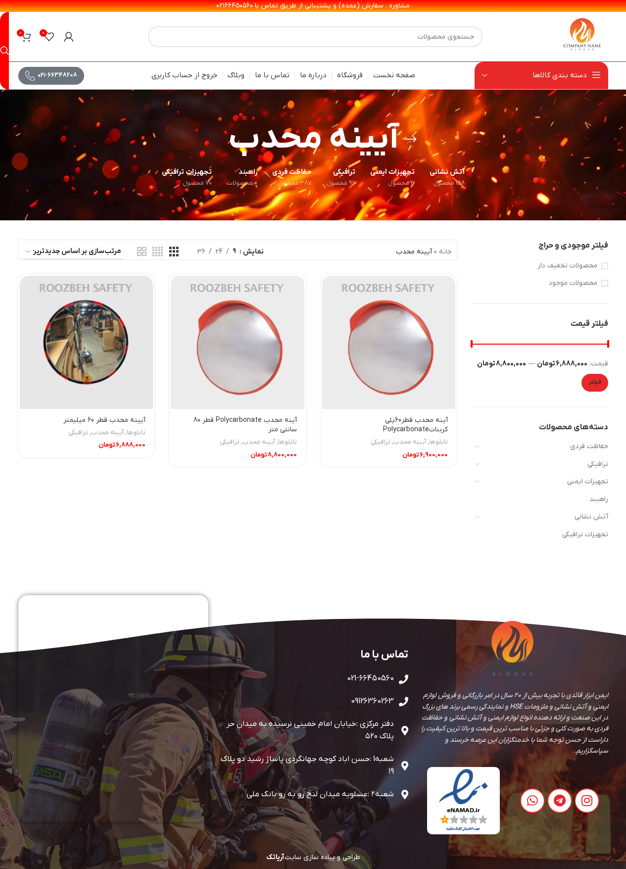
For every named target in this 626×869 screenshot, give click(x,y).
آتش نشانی (591, 516)
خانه (445, 251)
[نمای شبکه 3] (174, 252)
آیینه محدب (409, 442)
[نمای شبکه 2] (141, 252)
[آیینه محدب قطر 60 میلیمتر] (86, 342)
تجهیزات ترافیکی (585, 534)
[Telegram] (559, 800)
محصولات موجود (573, 283)
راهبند (598, 499)
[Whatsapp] (532, 800)
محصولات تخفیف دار (567, 265)
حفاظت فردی (589, 446)
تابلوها (438, 442)
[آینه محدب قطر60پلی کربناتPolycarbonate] (389, 342)
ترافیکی (597, 464)
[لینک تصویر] (463, 800)
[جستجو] (4, 51)
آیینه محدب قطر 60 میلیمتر (104, 420)
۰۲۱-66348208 (57, 75)
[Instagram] (587, 800)
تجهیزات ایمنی (587, 481)
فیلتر (594, 382)
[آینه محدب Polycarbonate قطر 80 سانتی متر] (237, 342)
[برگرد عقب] (410, 140)
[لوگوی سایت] (582, 36)
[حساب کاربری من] (69, 37)
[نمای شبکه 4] (157, 252)
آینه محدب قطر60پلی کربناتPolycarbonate (415, 425)
